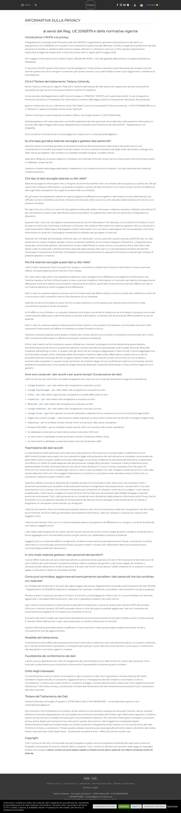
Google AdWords (37, 408)
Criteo (31, 394)
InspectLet (33, 399)
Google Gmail (35, 413)
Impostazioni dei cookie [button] (104, 806)
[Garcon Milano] (90, 5)
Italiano (151, 5)
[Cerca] (36, 5)
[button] (26, 5)
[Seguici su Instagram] (121, 5)
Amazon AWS (94, 441)
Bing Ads (32, 404)
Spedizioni (85, 784)
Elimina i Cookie (90, 787)
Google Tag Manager (39, 390)
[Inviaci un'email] (124, 5)
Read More (172, 806)
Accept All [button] (124, 806)
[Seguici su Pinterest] (128, 5)
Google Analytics (36, 385)
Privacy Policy (54, 784)
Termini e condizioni (123, 784)
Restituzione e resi (102, 784)
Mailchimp (33, 422)
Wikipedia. (30, 62)
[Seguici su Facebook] (117, 5)
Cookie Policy (71, 784)
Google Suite (141, 413)
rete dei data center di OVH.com (127, 473)
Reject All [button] (136, 806)
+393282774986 (76, 797)
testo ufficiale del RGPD (80, 58)
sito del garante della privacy (111, 58)
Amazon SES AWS (37, 427)
